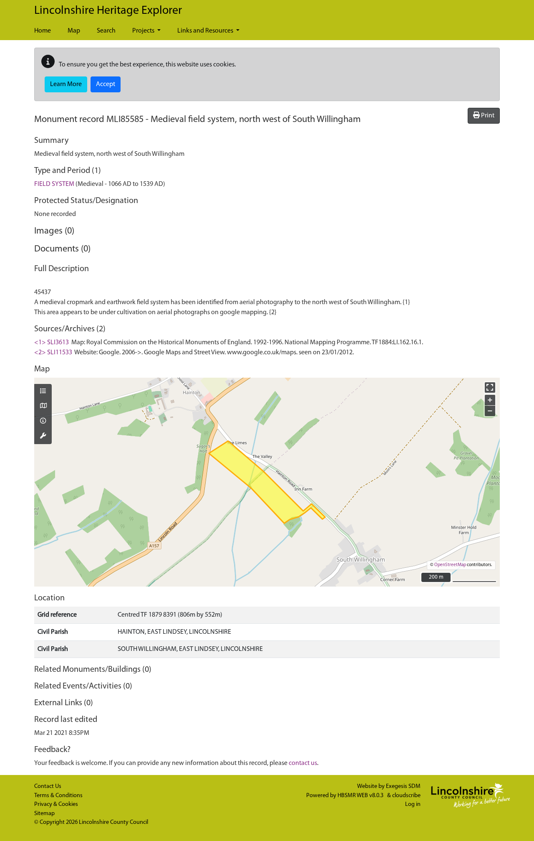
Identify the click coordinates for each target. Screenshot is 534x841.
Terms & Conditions (58, 796)
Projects (144, 31)
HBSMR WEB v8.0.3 (361, 796)
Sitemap (44, 814)
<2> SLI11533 (53, 352)
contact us (303, 763)
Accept (105, 84)
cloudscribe (406, 796)
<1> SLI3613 (51, 342)
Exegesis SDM (403, 786)
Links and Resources (205, 31)
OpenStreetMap (450, 565)
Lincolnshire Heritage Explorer (108, 11)
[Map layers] (43, 391)
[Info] (43, 421)
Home (42, 31)
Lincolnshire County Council (113, 822)
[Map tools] (43, 436)
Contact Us (47, 786)
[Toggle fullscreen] (490, 387)
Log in (413, 804)
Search (106, 31)
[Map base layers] (43, 406)
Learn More (66, 84)
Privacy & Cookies (56, 804)
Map (74, 31)
